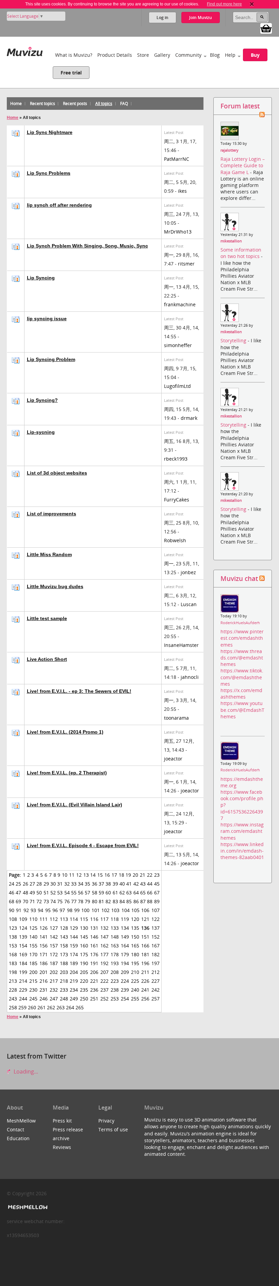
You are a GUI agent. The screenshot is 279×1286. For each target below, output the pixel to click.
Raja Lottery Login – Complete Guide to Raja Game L (242, 165)
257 (155, 998)
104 (125, 910)
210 (135, 972)
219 (74, 981)
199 (23, 972)
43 (143, 883)
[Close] (252, 4)
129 (74, 928)
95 (48, 910)
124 (23, 928)
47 (18, 892)
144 (74, 936)
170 (33, 954)
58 (94, 892)
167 (155, 945)
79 (87, 901)
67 (157, 892)
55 (74, 892)
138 (13, 936)
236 (94, 990)
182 (155, 954)
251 (94, 998)
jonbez (188, 572)
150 (135, 936)
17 (114, 875)
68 (11, 901)
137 (155, 928)
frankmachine (180, 304)
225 (135, 981)
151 (145, 936)
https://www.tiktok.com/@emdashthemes (241, 677)
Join (200, 17)
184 (23, 963)
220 (84, 981)
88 (149, 901)
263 (60, 1007)
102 (105, 910)
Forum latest (240, 106)
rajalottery (229, 150)
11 (72, 875)
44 (149, 883)
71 (32, 901)
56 (80, 892)
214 (23, 981)
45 (157, 883)
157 (54, 945)
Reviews (62, 1147)
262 (51, 1007)
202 (54, 972)
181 (145, 954)
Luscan (189, 604)
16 (107, 875)
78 (80, 901)
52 (53, 892)
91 (18, 910)
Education (18, 1138)
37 (101, 883)
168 (13, 954)
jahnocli (190, 677)
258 (13, 1007)
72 (39, 901)
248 (64, 998)
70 (25, 901)
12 (79, 875)
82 (108, 901)
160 (84, 945)
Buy (255, 55)
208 (115, 972)
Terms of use (113, 1129)
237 (104, 990)
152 (155, 936)
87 (143, 901)
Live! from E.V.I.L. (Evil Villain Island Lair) (74, 804)
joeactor (173, 758)
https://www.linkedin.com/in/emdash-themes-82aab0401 (242, 850)
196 (145, 963)
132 (104, 928)
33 (74, 883)
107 (155, 910)
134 (125, 928)
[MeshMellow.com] (27, 1207)
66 (149, 892)
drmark (189, 418)
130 (84, 928)
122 (155, 919)
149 (125, 936)
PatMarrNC (176, 159)
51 (46, 892)
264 (70, 1007)
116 (94, 919)
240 (135, 990)
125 (33, 928)
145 (84, 936)
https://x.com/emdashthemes (241, 693)
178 (115, 954)
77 (74, 901)
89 (157, 901)
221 (94, 981)
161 (94, 945)
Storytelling (234, 340)
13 (86, 875)
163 (115, 945)
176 (94, 954)
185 (33, 963)
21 (142, 875)
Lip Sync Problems (48, 173)
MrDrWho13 (178, 231)
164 (125, 945)
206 (94, 972)
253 (115, 998)
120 (135, 919)
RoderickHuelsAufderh (240, 622)
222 (104, 981)
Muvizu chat (239, 578)
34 (80, 883)
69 (18, 901)
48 (25, 892)
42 (136, 883)
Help (230, 55)
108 (13, 919)
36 (94, 883)
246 (43, 998)
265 (80, 1007)
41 (129, 883)
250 (84, 998)
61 (115, 892)
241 (145, 990)
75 (60, 901)
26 (25, 883)
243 (13, 998)
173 (64, 954)
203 (64, 972)
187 (54, 963)
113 (64, 919)
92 (26, 910)
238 (115, 990)
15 (100, 875)
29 (46, 883)
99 (77, 910)
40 (122, 883)
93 (33, 910)
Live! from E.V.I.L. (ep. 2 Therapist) (67, 772)
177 (104, 954)
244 (23, 998)
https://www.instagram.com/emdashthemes (242, 831)
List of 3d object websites (57, 473)
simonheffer (178, 345)
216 (43, 981)
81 (101, 901)
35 (87, 883)
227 (155, 981)
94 (40, 910)
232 (54, 990)
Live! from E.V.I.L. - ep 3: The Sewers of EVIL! (79, 691)
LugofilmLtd (177, 386)
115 (84, 919)
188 (64, 963)
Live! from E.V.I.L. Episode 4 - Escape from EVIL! (83, 845)
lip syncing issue (47, 318)
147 (104, 936)
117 (104, 919)
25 (18, 883)
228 (13, 990)
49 (32, 892)
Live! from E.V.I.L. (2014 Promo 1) (65, 732)
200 (33, 972)
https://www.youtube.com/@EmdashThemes (242, 709)
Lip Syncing (41, 277)
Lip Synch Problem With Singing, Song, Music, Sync (87, 245)
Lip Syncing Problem (51, 359)
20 (135, 875)
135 (135, 928)
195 (135, 963)
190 (84, 963)
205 (84, 972)
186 (43, 963)
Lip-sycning (41, 432)
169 (23, 954)
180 (135, 954)
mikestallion (231, 241)
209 (125, 972)
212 (155, 972)
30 (53, 883)
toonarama (176, 718)
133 (115, 928)
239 (125, 990)
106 (145, 910)
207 (104, 972)
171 (43, 954)
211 (145, 972)
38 (108, 883)
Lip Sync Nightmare (49, 132)
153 (13, 945)
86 (136, 901)
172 (54, 954)
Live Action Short (47, 659)
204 (74, 972)
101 (96, 910)
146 (94, 936)
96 (55, 910)
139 (23, 936)
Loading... (25, 1071)
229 (23, 990)
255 (135, 998)
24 (11, 883)
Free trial (71, 72)
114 (74, 919)
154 (23, 945)
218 (64, 981)
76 (67, 901)
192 (104, 963)
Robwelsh (175, 540)
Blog (215, 55)
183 (13, 963)
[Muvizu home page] (25, 50)
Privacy (106, 1120)
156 (43, 945)
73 (46, 901)
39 (115, 883)
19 (128, 875)
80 (94, 901)
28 (39, 883)
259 (22, 1007)
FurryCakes (176, 499)
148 (115, 936)
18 (121, 875)
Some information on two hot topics (240, 252)
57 (87, 892)
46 (11, 892)
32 (67, 883)
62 (122, 892)
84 (122, 901)
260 (32, 1007)
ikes (182, 191)
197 (155, 963)
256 (145, 998)
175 (84, 954)
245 (33, 998)
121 (145, 919)
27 (32, 883)
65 (143, 892)
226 (145, 981)
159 (74, 945)
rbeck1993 (175, 459)
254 (125, 998)
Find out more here (224, 4)
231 (43, 990)
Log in (162, 17)
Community (188, 55)
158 (64, 945)
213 (13, 981)
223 (115, 981)
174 (74, 954)
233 (64, 990)
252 (104, 998)
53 (60, 892)
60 (108, 892)
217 (54, 981)
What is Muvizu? (73, 55)
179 (125, 954)
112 (54, 919)
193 (115, 963)
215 (33, 981)
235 (84, 990)
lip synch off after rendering (59, 205)
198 (13, 972)
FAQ (124, 103)
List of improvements (51, 513)
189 (74, 963)
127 (54, 928)
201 (43, 972)
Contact (15, 1129)
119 (125, 919)
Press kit (62, 1120)
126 (43, 928)
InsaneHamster (181, 645)
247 (54, 998)
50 (39, 892)
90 (11, 910)
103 (115, 910)
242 (155, 990)
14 (93, 875)
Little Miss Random (49, 554)
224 (125, 981)
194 (125, 963)
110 (33, 919)
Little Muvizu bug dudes (55, 586)
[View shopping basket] (266, 28)
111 (43, 919)
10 (64, 875)
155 (33, 945)
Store (143, 55)
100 (85, 910)
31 (60, 883)
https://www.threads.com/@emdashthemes (241, 657)
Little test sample (47, 618)
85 (129, 901)
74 (53, 901)
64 (136, 892)
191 (94, 963)
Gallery (162, 55)
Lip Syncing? (42, 400)
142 (54, 936)
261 (41, 1007)
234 (74, 990)
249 (74, 998)
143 (64, 936)
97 (62, 910)
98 (69, 910)
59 (101, 892)
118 (115, 919)
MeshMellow (21, 1120)
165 (135, 945)
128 (64, 928)
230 (33, 990)
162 (104, 945)
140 (33, 936)
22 (149, 875)
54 (67, 892)
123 (13, 928)
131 (94, 928)
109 (23, 919)
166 (145, 945)
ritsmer (186, 263)
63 (129, 892)
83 (115, 901)
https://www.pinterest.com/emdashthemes (242, 638)
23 (157, 875)
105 (135, 910)
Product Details (114, 55)
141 (43, 936)
